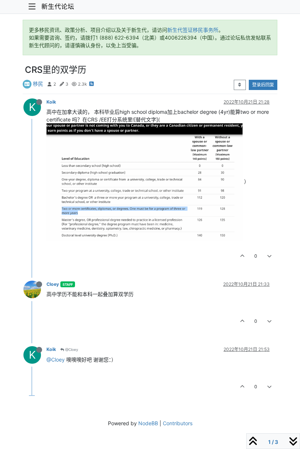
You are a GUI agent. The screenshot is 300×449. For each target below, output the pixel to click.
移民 (38, 84)
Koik (51, 102)
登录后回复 (263, 84)
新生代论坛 (57, 6)
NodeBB (148, 423)
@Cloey (71, 349)
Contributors (177, 423)
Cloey (52, 284)
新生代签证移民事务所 (192, 30)
